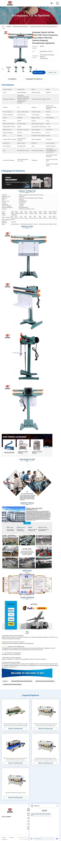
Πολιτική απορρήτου (4, 838)
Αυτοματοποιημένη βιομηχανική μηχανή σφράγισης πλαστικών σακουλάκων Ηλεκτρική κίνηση (45, 724)
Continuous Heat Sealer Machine (12, 684)
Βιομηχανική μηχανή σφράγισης (20, 26)
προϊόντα (9, 26)
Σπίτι (3, 26)
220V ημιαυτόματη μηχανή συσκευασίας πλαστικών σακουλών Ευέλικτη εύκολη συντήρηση (15, 759)
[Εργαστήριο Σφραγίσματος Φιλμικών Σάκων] (15, 780)
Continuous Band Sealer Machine (44, 681)
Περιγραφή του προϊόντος (34, 79)
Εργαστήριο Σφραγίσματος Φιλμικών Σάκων (15, 792)
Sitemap (12, 837)
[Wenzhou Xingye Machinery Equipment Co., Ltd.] (10, 3)
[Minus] (57, 806)
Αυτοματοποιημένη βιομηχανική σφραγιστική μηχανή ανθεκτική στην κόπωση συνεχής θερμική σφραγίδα (15, 724)
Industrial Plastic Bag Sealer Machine (21, 681)
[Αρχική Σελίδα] (10, 812)
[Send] (57, 838)
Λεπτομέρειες (12, 79)
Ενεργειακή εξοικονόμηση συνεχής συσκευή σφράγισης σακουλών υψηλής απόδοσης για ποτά (45, 759)
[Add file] (31, 838)
